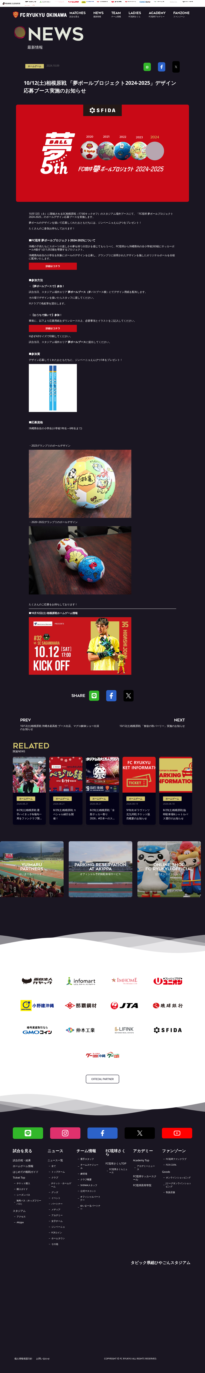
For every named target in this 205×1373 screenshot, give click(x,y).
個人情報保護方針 (23, 1358)
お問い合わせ (43, 1358)
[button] (77, 14)
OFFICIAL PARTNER (102, 1079)
